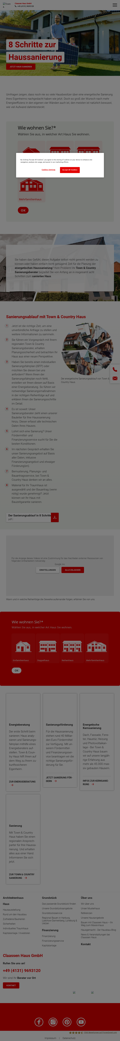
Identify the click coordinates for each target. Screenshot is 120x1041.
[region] (60, 165)
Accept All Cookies (70, 170)
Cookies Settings (48, 170)
